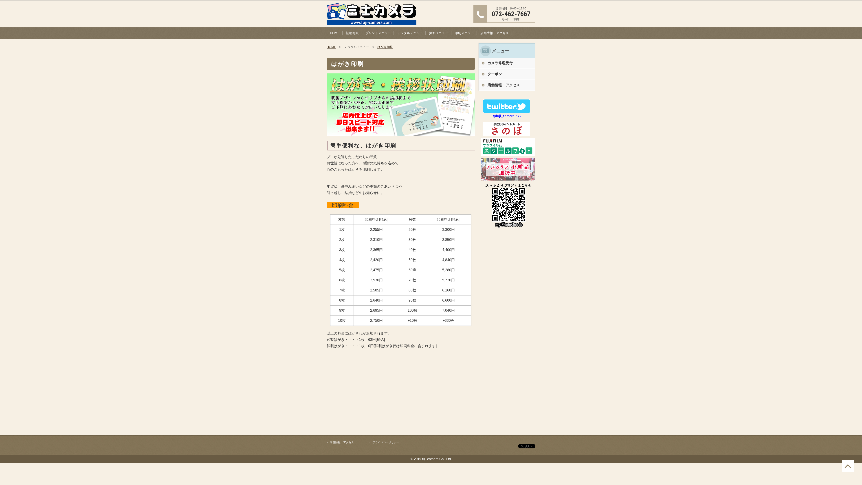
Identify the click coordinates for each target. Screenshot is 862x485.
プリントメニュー (378, 33)
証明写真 (352, 33)
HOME (334, 33)
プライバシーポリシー (385, 442)
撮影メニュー (438, 33)
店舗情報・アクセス (494, 33)
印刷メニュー (464, 33)
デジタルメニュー (409, 33)
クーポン (495, 74)
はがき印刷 (385, 47)
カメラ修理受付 (500, 63)
